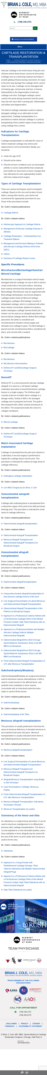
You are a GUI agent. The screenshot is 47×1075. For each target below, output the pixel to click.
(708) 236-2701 (24, 22)
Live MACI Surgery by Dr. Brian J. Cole (20, 488)
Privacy (24, 1024)
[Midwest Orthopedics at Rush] (23, 15)
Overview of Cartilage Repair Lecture (19, 258)
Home (8, 60)
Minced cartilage (11, 422)
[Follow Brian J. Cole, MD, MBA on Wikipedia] (40, 1072)
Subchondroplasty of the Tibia (16, 714)
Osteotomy (8, 851)
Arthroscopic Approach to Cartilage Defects (22, 224)
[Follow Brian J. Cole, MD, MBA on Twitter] (13, 1072)
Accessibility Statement (30, 1026)
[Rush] (34, 925)
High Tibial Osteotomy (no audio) (18, 890)
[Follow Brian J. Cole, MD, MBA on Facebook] (8, 1072)
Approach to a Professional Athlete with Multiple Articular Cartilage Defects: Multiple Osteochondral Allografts (24, 632)
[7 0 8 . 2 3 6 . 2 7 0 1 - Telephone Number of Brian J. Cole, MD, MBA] (4, 1072)
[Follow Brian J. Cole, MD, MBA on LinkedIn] (36, 1072)
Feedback (9, 1026)
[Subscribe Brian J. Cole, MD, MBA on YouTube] (31, 1072)
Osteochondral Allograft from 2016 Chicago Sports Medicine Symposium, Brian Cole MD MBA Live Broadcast (23, 653)
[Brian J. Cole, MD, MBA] (23, 5)
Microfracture (9, 343)
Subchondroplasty (11, 703)
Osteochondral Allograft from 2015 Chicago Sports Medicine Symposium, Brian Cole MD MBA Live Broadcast (23, 643)
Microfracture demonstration (15, 364)
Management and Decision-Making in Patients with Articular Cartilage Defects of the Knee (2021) (23, 246)
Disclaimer (11, 1024)
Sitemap (36, 1024)
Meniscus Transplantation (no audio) (19, 809)
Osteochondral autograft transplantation (20, 524)
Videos (7, 254)
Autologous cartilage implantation (18, 476)
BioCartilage (9, 348)
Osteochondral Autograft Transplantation (21, 535)
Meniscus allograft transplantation (18, 750)
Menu (20, 47)
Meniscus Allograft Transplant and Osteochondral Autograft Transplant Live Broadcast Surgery (21, 543)
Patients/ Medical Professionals (27, 60)
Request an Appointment (24, 39)
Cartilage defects (11, 213)
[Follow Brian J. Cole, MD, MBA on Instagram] (17, 1072)
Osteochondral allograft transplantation (20, 582)
